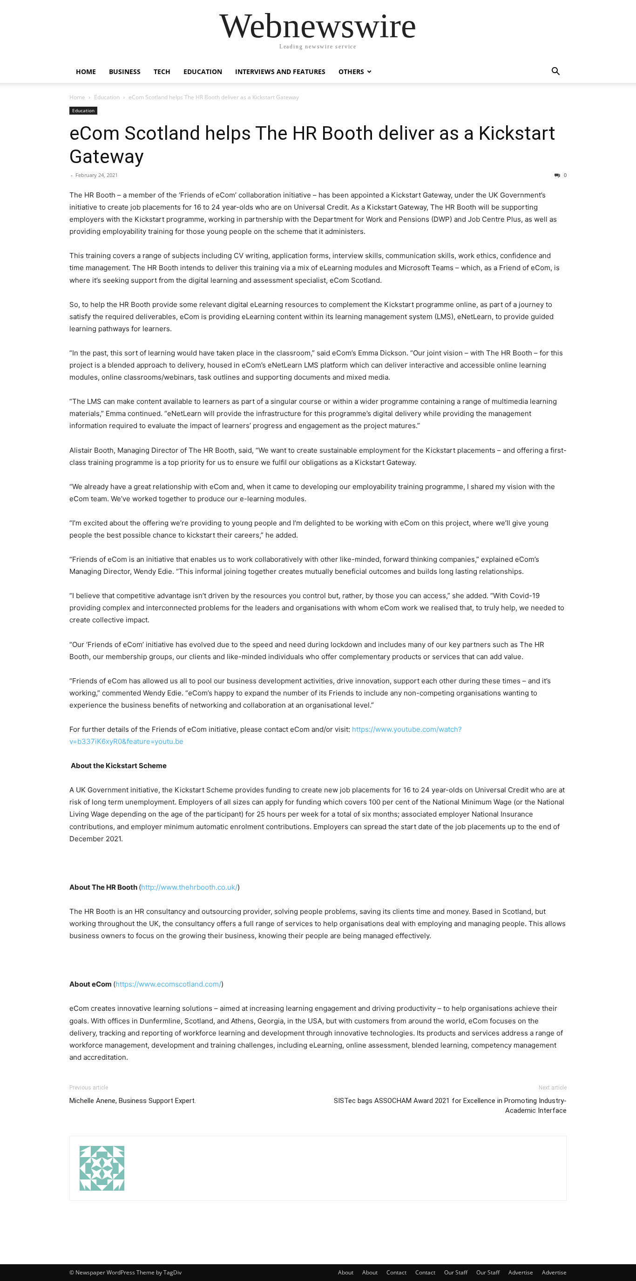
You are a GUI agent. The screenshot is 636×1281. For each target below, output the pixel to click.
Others (351, 71)
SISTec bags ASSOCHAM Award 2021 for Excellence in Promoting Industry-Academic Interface (450, 1106)
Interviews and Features (280, 71)
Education (202, 71)
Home (86, 71)
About (345, 1272)
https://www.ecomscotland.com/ (168, 984)
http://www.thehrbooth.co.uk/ (189, 887)
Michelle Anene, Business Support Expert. (132, 1101)
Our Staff (455, 1272)
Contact (396, 1272)
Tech (162, 71)
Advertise (520, 1272)
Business (125, 71)
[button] (555, 72)
